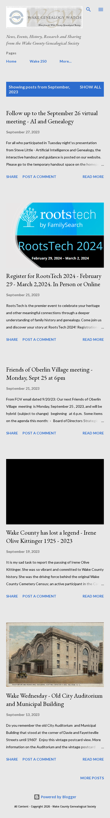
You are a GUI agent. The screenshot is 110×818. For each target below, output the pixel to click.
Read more (93, 176)
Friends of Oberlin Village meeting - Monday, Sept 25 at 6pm (49, 373)
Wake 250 (38, 61)
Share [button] (12, 176)
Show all (90, 86)
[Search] (88, 9)
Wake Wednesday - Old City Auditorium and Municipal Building (54, 700)
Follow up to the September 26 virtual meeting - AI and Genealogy (52, 117)
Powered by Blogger (58, 796)
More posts (92, 778)
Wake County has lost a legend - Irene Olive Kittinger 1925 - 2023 (51, 536)
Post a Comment (39, 176)
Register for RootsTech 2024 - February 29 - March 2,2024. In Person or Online (53, 280)
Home (11, 61)
